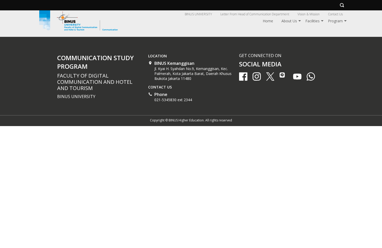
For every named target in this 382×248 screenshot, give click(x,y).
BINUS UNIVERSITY (198, 14)
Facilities (312, 20)
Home (268, 20)
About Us (289, 20)
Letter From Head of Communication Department (254, 14)
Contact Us (335, 14)
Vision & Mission (309, 14)
